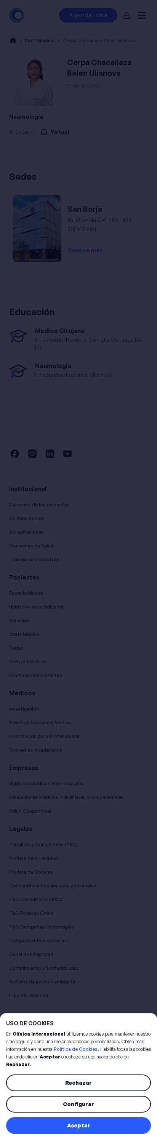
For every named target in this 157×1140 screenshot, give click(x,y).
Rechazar (78, 1082)
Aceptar (78, 1125)
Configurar (78, 1104)
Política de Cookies (76, 1049)
